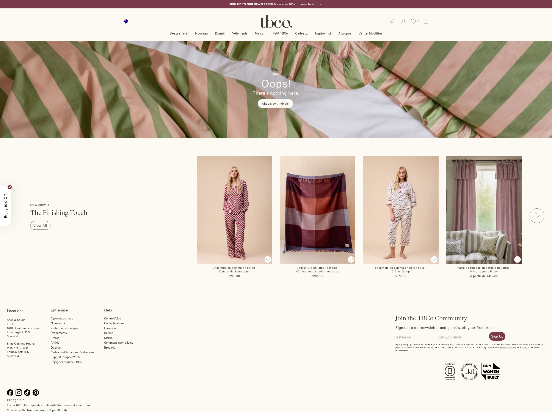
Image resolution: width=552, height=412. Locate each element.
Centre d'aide (112, 318)
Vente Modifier (371, 33)
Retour (108, 333)
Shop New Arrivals (275, 103)
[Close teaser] (10, 187)
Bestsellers (179, 33)
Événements (59, 333)
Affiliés (55, 342)
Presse (55, 338)
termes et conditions (77, 405)
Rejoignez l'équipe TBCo (66, 362)
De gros (56, 347)
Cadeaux (301, 33)
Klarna (108, 338)
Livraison (110, 328)
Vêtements (240, 33)
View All (40, 225)
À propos (344, 33)
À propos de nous (62, 318)
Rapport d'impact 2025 (65, 357)
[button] (5, 206)
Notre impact (59, 323)
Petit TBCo (280, 33)
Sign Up (497, 336)
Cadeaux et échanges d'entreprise (72, 352)
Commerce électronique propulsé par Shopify (37, 410)
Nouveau (201, 33)
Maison (260, 33)
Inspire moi (323, 33)
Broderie (109, 347)
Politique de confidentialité (42, 405)
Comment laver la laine (118, 342)
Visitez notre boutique (64, 328)
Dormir (220, 33)
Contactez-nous (114, 323)
